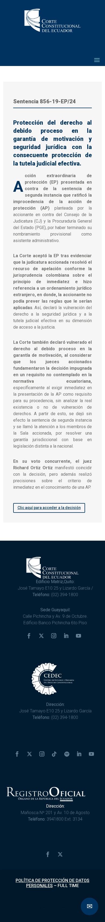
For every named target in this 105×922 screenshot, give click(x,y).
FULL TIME (68, 885)
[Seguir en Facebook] (29, 636)
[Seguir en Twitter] (41, 636)
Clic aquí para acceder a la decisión (49, 507)
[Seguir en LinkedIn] (66, 636)
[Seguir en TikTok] (54, 754)
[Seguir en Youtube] (78, 636)
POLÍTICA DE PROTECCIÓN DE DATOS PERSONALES (52, 883)
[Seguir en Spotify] (67, 754)
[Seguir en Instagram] (53, 636)
